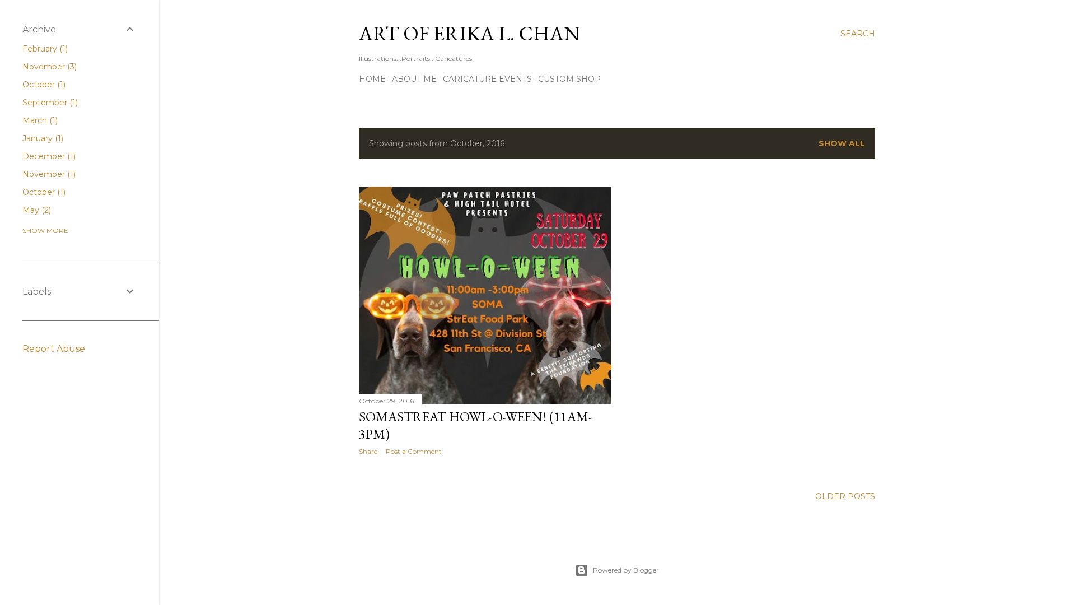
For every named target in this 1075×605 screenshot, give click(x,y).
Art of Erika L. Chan (469, 33)
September (49, 102)
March (38, 120)
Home (372, 79)
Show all (842, 143)
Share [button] (368, 451)
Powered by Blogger (626, 570)
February (44, 49)
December (47, 156)
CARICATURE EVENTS (487, 79)
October (42, 85)
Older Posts (845, 496)
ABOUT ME (414, 79)
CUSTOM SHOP (569, 79)
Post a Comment (414, 451)
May (35, 210)
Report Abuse (53, 348)
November (48, 67)
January (41, 138)
